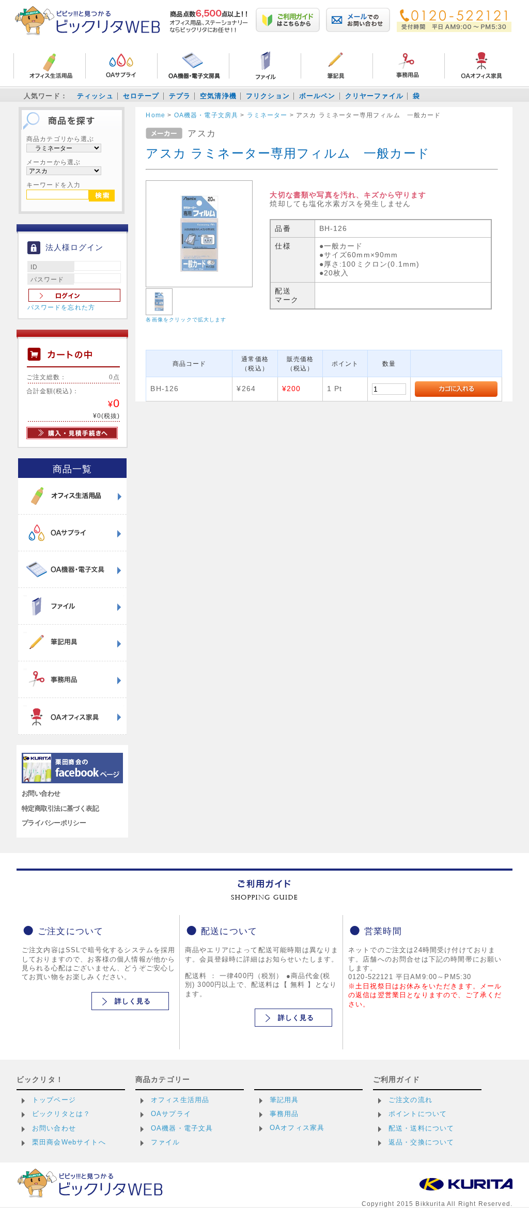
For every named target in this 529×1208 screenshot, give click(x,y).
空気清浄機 (218, 96)
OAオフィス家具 (297, 1128)
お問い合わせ (41, 793)
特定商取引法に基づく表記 (60, 808)
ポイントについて (417, 1114)
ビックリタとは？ (61, 1114)
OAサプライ (171, 1114)
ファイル (165, 1142)
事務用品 (284, 1114)
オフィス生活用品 (180, 1100)
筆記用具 (284, 1100)
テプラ (180, 96)
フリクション (268, 96)
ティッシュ (95, 96)
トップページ (54, 1100)
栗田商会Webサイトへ (69, 1142)
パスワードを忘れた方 (61, 307)
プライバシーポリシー (54, 823)
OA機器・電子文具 (182, 1128)
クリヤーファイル (374, 96)
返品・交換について (421, 1142)
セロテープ (141, 96)
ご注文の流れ (410, 1100)
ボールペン (317, 96)
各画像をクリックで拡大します (186, 319)
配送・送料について (421, 1128)
